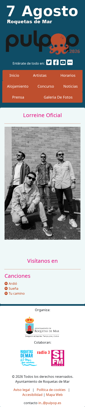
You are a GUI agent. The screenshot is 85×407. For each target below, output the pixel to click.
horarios (68, 75)
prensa (18, 97)
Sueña (13, 288)
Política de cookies (51, 389)
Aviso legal (21, 389)
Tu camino (16, 293)
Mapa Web (54, 394)
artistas (40, 75)
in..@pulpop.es (49, 403)
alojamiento (17, 86)
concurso (46, 86)
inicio (14, 75)
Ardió (12, 283)
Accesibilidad (32, 394)
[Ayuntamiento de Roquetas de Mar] (42, 326)
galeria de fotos (58, 97)
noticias (70, 86)
